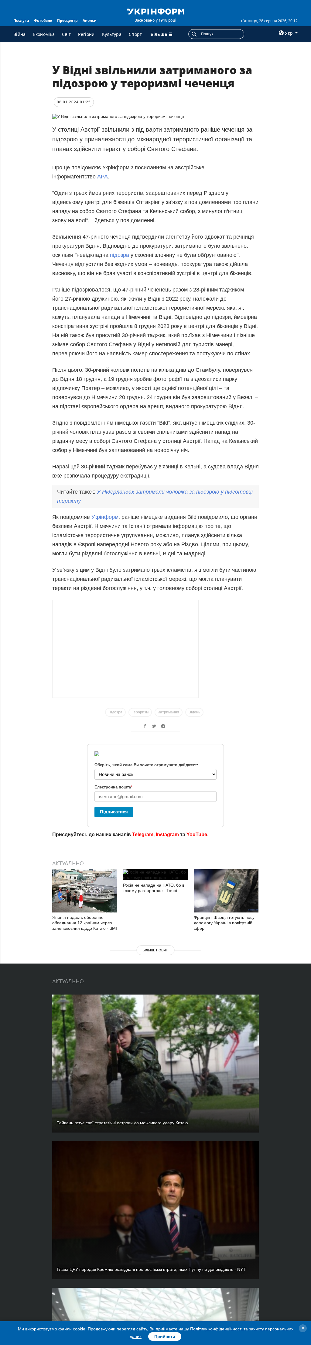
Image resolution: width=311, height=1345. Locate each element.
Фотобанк (43, 20)
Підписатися (114, 811)
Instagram (167, 834)
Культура (111, 34)
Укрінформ (104, 517)
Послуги (21, 20)
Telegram (142, 834)
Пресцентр (67, 20)
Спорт (135, 34)
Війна (19, 34)
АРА (102, 177)
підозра (119, 255)
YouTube (196, 834)
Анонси (90, 20)
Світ (66, 34)
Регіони (86, 34)
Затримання (168, 712)
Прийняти (164, 1336)
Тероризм (140, 712)
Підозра (115, 712)
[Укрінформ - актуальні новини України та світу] (155, 11)
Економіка (44, 34)
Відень (194, 712)
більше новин (155, 950)
